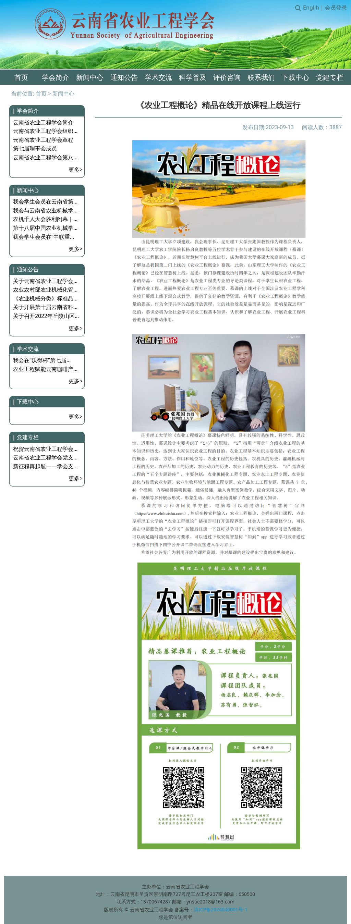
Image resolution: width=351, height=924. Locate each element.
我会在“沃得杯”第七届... (42, 360)
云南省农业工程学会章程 (43, 140)
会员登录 (336, 7)
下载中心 (295, 77)
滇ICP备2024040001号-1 (220, 909)
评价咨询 (227, 77)
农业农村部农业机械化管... (45, 289)
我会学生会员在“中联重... (43, 237)
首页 (21, 77)
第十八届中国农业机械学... (45, 228)
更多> (76, 169)
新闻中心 (90, 77)
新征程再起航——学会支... (45, 466)
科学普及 (192, 77)
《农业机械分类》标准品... (45, 298)
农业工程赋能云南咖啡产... (45, 369)
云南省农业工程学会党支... (45, 457)
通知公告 (124, 77)
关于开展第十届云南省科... (45, 307)
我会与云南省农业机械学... (45, 210)
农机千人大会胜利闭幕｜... (45, 219)
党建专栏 (329, 77)
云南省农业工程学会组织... (45, 131)
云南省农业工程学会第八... (45, 157)
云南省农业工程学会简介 (43, 122)
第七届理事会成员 (35, 148)
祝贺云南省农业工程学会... (45, 449)
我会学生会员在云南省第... (45, 201)
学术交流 (158, 77)
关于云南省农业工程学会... (45, 281)
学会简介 (55, 77)
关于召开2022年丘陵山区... (46, 316)
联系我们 (261, 77)
